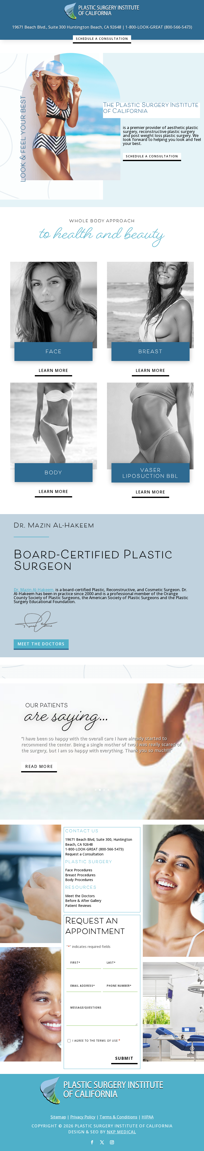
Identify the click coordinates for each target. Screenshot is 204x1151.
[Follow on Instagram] (112, 1142)
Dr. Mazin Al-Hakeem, (34, 589)
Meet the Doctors (80, 895)
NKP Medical (121, 1132)
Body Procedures (79, 880)
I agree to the (96, 1041)
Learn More (53, 370)
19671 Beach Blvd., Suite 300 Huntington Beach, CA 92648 (66, 27)
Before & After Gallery (83, 900)
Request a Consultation (84, 854)
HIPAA (147, 1117)
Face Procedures (78, 870)
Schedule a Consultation (102, 39)
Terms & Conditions (118, 1117)
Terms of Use (107, 1041)
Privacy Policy (82, 1117)
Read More (39, 775)
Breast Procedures (80, 875)
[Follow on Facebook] (92, 1142)
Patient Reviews (78, 905)
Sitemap (58, 1117)
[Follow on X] (102, 1142)
